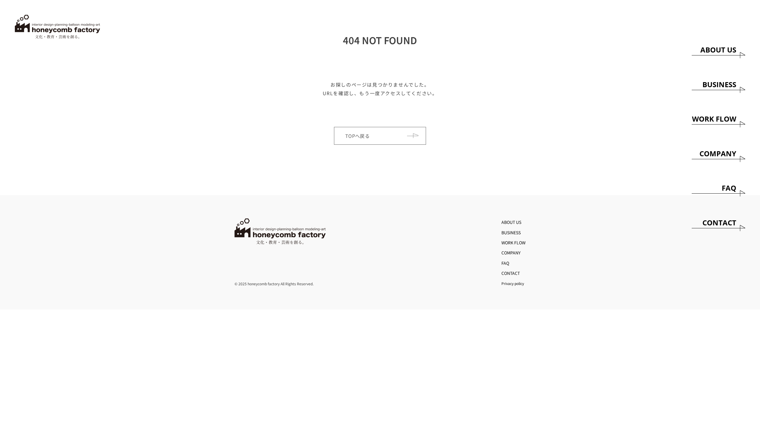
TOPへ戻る (357, 135)
